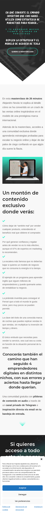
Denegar (22, 494)
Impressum (38, 507)
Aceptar (22, 488)
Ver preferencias (22, 501)
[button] (41, 459)
